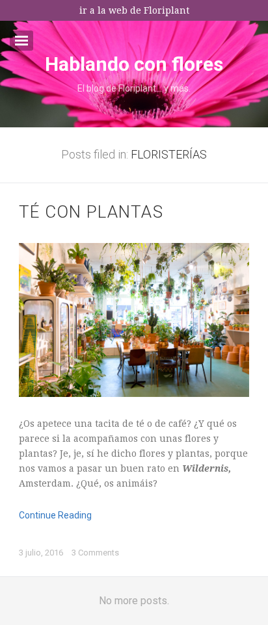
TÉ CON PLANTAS (91, 212)
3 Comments (95, 552)
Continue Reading (55, 515)
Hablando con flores (134, 64)
